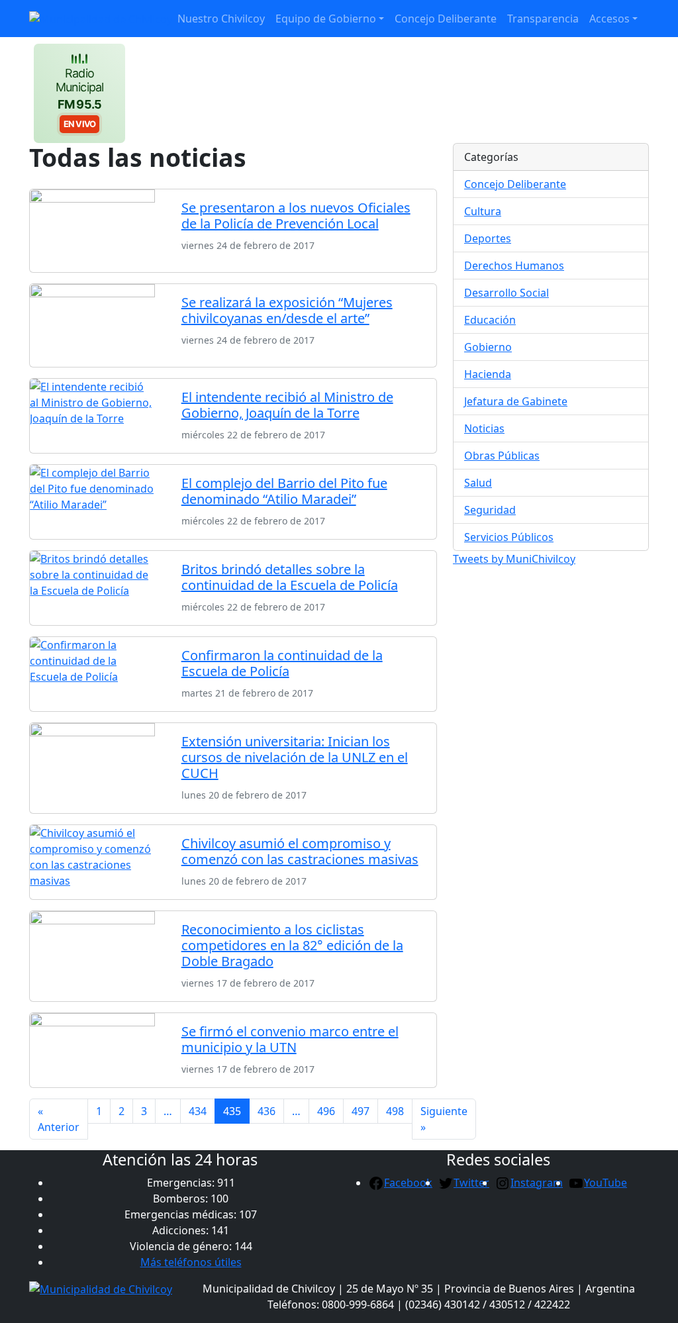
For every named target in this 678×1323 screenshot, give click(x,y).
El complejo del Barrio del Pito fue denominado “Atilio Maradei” (284, 491)
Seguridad (490, 510)
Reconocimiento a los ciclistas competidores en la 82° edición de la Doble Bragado (292, 945)
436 (266, 1111)
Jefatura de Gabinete (515, 401)
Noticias (484, 428)
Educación (490, 320)
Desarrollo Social (506, 292)
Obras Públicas (502, 455)
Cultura (482, 211)
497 (360, 1111)
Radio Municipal (80, 97)
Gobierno (488, 347)
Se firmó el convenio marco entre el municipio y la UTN (290, 1039)
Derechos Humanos (514, 265)
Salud (478, 482)
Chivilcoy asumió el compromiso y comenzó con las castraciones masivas (299, 851)
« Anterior (58, 1119)
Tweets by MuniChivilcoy (514, 559)
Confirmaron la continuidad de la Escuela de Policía (282, 663)
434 (198, 1111)
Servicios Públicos (509, 537)
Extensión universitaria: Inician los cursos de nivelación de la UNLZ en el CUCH (294, 757)
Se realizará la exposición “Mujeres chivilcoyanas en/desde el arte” (287, 310)
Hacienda (487, 374)
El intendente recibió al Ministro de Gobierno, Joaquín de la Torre (287, 405)
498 (395, 1111)
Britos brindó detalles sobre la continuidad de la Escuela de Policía (289, 577)
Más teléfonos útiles (191, 1262)
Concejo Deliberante (515, 184)
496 (326, 1111)
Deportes (487, 238)
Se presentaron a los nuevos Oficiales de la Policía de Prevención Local (296, 215)
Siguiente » (443, 1119)
